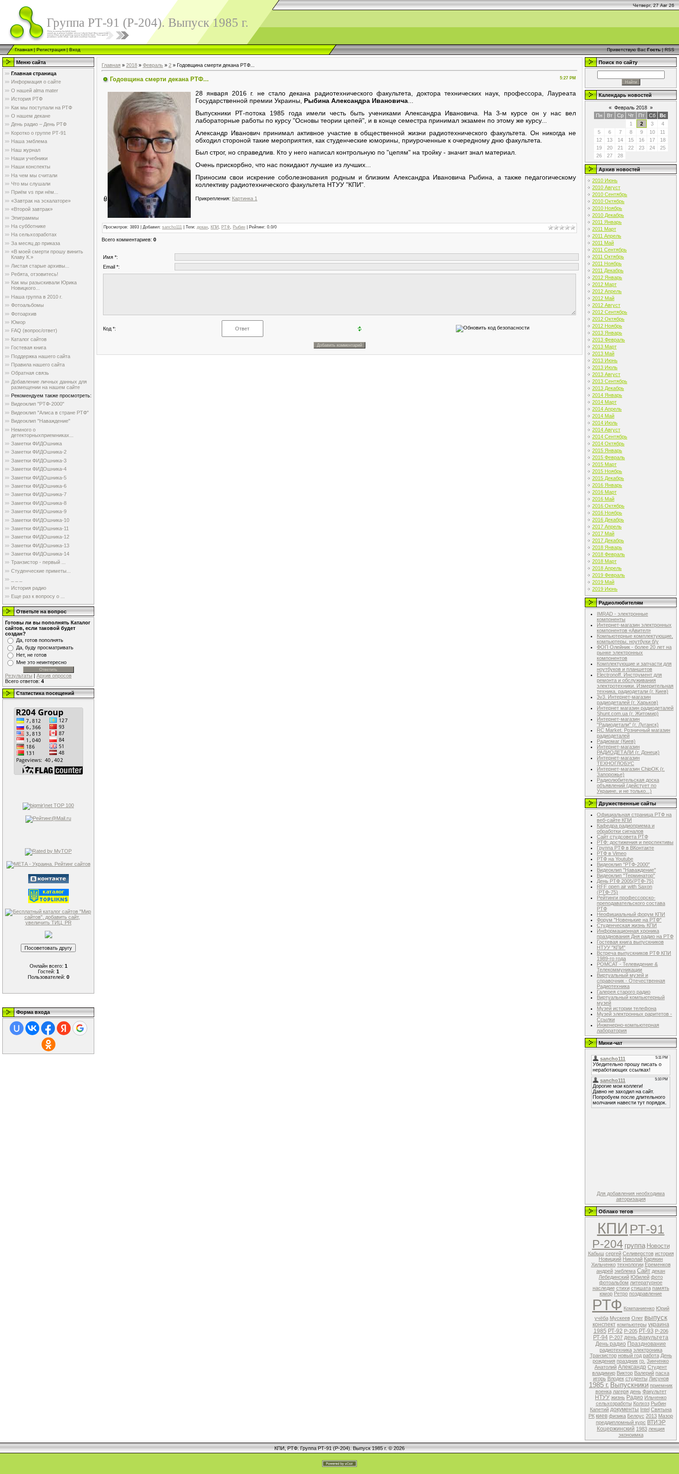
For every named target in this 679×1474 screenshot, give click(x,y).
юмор (606, 1293)
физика (617, 1416)
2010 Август (606, 187)
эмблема (625, 1271)
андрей (604, 1271)
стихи (623, 1288)
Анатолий (605, 1367)
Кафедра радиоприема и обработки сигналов (626, 828)
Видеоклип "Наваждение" (626, 870)
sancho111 (172, 227)
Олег (637, 1318)
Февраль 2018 (630, 107)
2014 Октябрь (608, 443)
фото (657, 1277)
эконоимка (630, 1435)
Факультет (655, 1391)
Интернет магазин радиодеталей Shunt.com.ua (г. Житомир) (635, 710)
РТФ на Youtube (615, 859)
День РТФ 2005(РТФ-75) (625, 881)
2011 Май (603, 243)
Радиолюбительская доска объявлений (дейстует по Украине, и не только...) (628, 785)
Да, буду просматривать (44, 647)
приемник (661, 1385)
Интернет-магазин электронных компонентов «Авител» (634, 627)
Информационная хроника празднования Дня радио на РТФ (635, 933)
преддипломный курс (621, 1422)
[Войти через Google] (80, 1028)
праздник (627, 1361)
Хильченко (603, 1264)
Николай (633, 1259)
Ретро (621, 1293)
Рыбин (239, 227)
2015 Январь (607, 450)
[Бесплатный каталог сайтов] (48, 916)
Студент (657, 1367)
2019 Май (603, 582)
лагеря (621, 1391)
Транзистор (603, 1355)
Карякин (653, 1259)
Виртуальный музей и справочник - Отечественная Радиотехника (631, 980)
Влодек (615, 1378)
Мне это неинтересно (41, 662)
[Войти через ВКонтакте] (32, 1028)
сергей (613, 1253)
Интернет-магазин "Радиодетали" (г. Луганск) (628, 721)
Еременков (658, 1264)
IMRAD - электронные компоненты (622, 616)
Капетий (599, 1409)
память (660, 1288)
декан (202, 227)
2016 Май (603, 499)
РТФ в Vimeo (611, 853)
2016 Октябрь (608, 506)
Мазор (665, 1416)
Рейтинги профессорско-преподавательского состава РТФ (631, 903)
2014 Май (603, 416)
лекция (657, 1429)
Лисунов (659, 1378)
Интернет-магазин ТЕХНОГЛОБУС (618, 760)
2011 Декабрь (608, 270)
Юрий (662, 1308)
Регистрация (50, 49)
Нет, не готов (31, 655)
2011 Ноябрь (607, 263)
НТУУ (602, 1397)
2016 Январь (607, 485)
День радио (610, 1344)
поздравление (645, 1293)
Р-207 (616, 1337)
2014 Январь (607, 395)
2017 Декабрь (608, 540)
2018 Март (604, 561)
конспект (604, 1324)
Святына (661, 1409)
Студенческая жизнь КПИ (627, 925)
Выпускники (629, 1385)
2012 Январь (607, 277)
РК (591, 1416)
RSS (669, 49)
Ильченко (655, 1397)
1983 (641, 1429)
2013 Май (603, 353)
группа (634, 1245)
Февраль (153, 65)
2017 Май (603, 533)
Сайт (643, 1270)
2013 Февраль (608, 339)
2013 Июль (605, 367)
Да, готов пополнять (39, 640)
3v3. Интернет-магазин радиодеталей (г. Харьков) (627, 699)
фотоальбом (614, 1282)
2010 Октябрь (608, 201)
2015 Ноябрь (607, 471)
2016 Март (604, 492)
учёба (601, 1318)
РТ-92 (615, 1331)
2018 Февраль (608, 554)
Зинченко (658, 1361)
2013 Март (604, 346)
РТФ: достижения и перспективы (635, 842)
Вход (74, 49)
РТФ (225, 227)
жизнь (618, 1397)
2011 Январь (607, 222)
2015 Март (604, 464)
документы (624, 1409)
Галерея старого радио (623, 992)
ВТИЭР (656, 1422)
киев (601, 1416)
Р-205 (630, 1331)
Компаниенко (639, 1308)
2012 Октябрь (608, 319)
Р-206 (661, 1331)
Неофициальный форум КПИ (631, 914)
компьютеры (632, 1324)
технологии (630, 1264)
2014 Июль (605, 422)
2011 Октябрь (608, 256)
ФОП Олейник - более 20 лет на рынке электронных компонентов (634, 652)
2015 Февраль (608, 457)
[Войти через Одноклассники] (48, 1044)
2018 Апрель (607, 568)
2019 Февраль (608, 575)
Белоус (635, 1416)
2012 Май (603, 298)
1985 (600, 1331)
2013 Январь (607, 333)
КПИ (214, 227)
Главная (23, 49)
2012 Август (606, 305)
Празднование (646, 1344)
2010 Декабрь (608, 215)
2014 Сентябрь (609, 436)
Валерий (644, 1373)
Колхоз (641, 1403)
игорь (599, 1378)
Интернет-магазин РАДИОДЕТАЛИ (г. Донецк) (628, 749)
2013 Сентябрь (609, 381)
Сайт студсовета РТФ (622, 836)
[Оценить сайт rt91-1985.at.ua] (48, 933)
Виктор (625, 1373)
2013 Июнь (605, 360)
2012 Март (604, 284)
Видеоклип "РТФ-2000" (623, 864)
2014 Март (604, 402)
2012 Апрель (607, 291)
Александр (632, 1367)
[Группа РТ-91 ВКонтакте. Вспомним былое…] (48, 878)
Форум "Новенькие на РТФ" (629, 920)
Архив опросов (54, 675)
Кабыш (596, 1253)
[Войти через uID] (17, 1028)
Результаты (18, 675)
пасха (662, 1373)
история (664, 1253)
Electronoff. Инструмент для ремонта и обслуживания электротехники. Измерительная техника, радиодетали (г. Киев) (635, 683)
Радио (634, 1397)
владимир (603, 1373)
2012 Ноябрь (607, 326)
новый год (630, 1355)
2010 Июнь (605, 180)
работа (651, 1355)
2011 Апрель (606, 236)
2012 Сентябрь (609, 312)
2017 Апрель (607, 526)
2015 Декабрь (608, 478)
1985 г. (599, 1385)
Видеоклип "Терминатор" (626, 875)
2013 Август (606, 374)
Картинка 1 (244, 198)
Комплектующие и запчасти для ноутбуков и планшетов (634, 666)
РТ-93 (646, 1331)
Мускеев (620, 1318)
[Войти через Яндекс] (64, 1028)
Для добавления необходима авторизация (631, 1196)
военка (603, 1391)
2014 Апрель (607, 409)
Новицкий (610, 1259)
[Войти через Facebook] (48, 1028)
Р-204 (607, 1243)
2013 (651, 1416)
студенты (636, 1378)
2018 (131, 65)
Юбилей (639, 1277)
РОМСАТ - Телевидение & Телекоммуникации (627, 966)
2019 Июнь (605, 589)
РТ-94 (600, 1337)
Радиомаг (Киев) (616, 741)
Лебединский (614, 1277)
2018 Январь (607, 547)
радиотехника (616, 1350)
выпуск (655, 1317)
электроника (647, 1350)
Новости (658, 1245)
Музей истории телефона (626, 1008)
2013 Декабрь (608, 388)
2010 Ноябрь (607, 208)
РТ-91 (647, 1229)
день (635, 1391)
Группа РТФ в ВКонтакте (625, 848)
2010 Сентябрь (609, 194)
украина (658, 1324)
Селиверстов (638, 1253)
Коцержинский (616, 1429)
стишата (641, 1288)
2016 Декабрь (608, 519)
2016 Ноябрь (607, 512)
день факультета (646, 1337)
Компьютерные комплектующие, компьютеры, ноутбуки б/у (635, 638)
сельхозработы (614, 1403)
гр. (642, 1361)
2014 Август (606, 429)
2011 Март (604, 229)
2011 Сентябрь (609, 249)
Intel (644, 1409)
